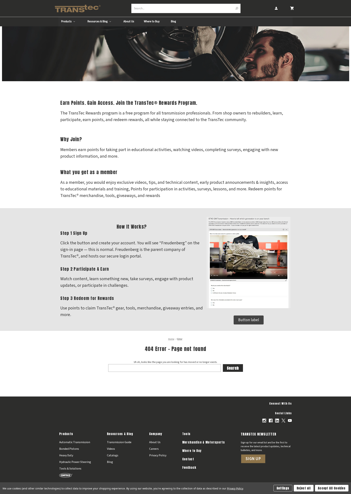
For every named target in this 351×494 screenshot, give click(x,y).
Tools (186, 434)
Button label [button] (248, 320)
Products (66, 21)
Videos (111, 449)
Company (155, 434)
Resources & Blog (97, 21)
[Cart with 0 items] (292, 8)
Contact (188, 459)
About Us (128, 21)
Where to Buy (152, 21)
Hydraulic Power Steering (75, 462)
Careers (154, 449)
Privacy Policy (157, 455)
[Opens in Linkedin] (277, 420)
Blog (173, 21)
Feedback (189, 467)
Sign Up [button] (253, 458)
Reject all (304, 488)
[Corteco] (75, 475)
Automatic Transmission (74, 442)
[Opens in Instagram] (264, 420)
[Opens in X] (283, 420)
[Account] (276, 8)
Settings (283, 488)
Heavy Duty (66, 455)
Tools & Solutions (70, 469)
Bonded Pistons (69, 449)
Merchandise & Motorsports (203, 442)
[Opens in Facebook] (271, 420)
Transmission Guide (119, 442)
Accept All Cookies (332, 488)
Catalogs (112, 455)
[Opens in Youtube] (290, 420)
